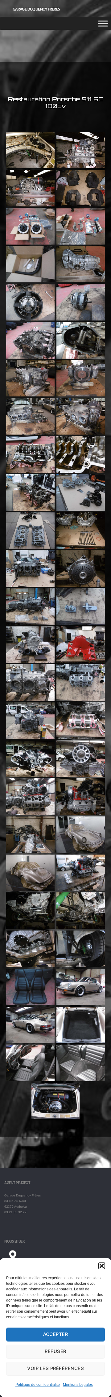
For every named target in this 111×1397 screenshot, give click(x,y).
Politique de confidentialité (37, 1384)
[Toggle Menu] (103, 24)
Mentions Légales (78, 1384)
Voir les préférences (55, 1368)
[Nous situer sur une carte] (53, 1257)
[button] (102, 1266)
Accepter (55, 1334)
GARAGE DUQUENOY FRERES (36, 9)
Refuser (55, 1351)
